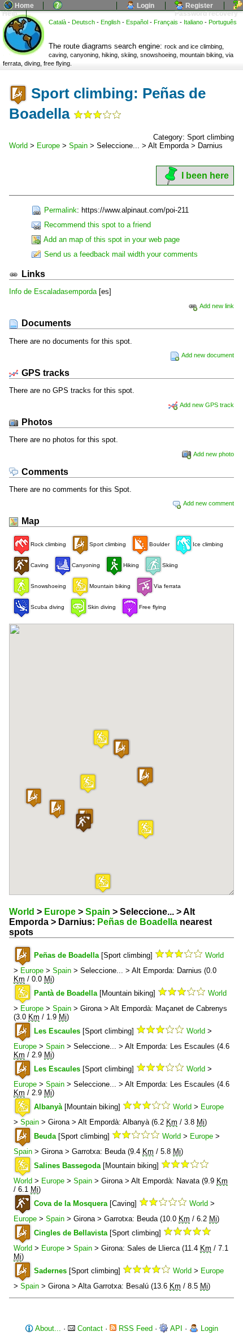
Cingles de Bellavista (70, 1233)
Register (198, 6)
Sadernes (50, 1270)
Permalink (59, 210)
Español (137, 22)
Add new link (216, 305)
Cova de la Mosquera (70, 1203)
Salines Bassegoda (67, 1165)
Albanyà (48, 1107)
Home (23, 6)
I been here (205, 175)
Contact (89, 1328)
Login (144, 6)
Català (57, 22)
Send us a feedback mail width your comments (120, 254)
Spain (78, 145)
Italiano (193, 22)
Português (223, 22)
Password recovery (205, 14)
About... (47, 1328)
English (110, 22)
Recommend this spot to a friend (96, 225)
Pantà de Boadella (65, 993)
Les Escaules (57, 1031)
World (18, 145)
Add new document (207, 355)
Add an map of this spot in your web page (111, 239)
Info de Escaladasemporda (53, 291)
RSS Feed (134, 1328)
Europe (48, 145)
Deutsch (83, 22)
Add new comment (208, 503)
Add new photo (213, 454)
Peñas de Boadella (137, 922)
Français (166, 22)
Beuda (45, 1136)
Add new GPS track (206, 404)
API (175, 1328)
